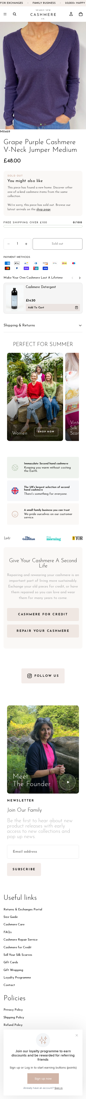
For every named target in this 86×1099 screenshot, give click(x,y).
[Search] (14, 14)
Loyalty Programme (17, 977)
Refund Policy (13, 1025)
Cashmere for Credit (18, 947)
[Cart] (81, 14)
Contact (9, 985)
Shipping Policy (14, 1017)
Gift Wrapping (13, 970)
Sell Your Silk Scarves (18, 954)
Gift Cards (11, 962)
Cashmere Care (14, 924)
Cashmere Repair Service (20, 939)
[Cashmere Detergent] (15, 298)
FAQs (8, 932)
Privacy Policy (13, 1010)
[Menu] (5, 14)
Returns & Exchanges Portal (23, 909)
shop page (43, 209)
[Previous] (72, 278)
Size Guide (11, 917)
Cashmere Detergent (41, 287)
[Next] (79, 278)
